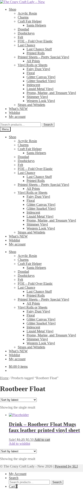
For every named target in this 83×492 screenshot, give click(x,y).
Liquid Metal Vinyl (40, 89)
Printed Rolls (36, 53)
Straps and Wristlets (31, 105)
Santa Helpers (36, 25)
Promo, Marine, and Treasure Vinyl (51, 93)
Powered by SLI (66, 466)
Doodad (23, 29)
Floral (31, 73)
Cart (13, 486)
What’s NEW (18, 109)
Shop (12, 9)
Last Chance (26, 45)
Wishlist (14, 113)
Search (48, 124)
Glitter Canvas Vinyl (41, 77)
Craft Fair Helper (30, 21)
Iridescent (33, 85)
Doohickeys (26, 33)
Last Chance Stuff (39, 49)
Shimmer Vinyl (37, 97)
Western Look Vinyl (41, 101)
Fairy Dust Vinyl (38, 69)
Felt (20, 37)
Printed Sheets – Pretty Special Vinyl (43, 57)
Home (4, 378)
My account (17, 117)
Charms (23, 17)
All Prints (33, 61)
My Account (17, 474)
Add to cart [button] (42, 439)
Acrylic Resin (27, 13)
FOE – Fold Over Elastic (35, 41)
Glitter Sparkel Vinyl (41, 81)
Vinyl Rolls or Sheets (32, 65)
